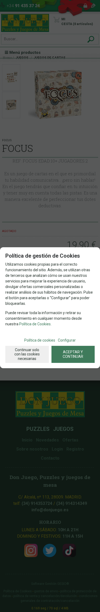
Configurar (67, 340)
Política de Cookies (35, 324)
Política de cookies (39, 340)
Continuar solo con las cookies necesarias (27, 354)
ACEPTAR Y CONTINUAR (73, 354)
